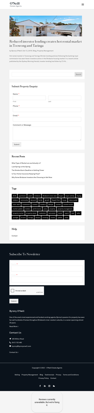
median (27, 209)
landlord (43, 204)
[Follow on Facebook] (40, 386)
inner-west (16, 204)
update (60, 217)
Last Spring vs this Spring (21, 167)
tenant (38, 217)
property (52, 209)
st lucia (23, 217)
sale (72, 213)
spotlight (15, 217)
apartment (22, 196)
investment (26, 204)
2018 (14, 196)
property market (18, 213)
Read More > (13, 326)
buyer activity (70, 196)
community (24, 200)
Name (16, 94)
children (15, 200)
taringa (30, 217)
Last (49, 101)
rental (60, 213)
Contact (14, 236)
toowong (45, 217)
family (40, 200)
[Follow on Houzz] (54, 386)
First (14, 101)
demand (33, 200)
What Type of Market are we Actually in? (26, 163)
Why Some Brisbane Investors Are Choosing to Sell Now (32, 177)
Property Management (45, 51)
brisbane (37, 196)
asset (30, 196)
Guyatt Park (56, 200)
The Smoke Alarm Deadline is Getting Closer (28, 170)
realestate (42, 213)
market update (18, 209)
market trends (68, 204)
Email (16, 115)
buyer (61, 196)
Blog (34, 51)
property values (31, 213)
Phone (16, 106)
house (64, 200)
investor (35, 204)
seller (78, 213)
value (66, 217)
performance (37, 209)
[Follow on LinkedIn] (45, 386)
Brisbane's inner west (50, 196)
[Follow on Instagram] (49, 386)
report (67, 213)
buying (79, 196)
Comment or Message (22, 125)
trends (53, 217)
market (58, 204)
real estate (51, 213)
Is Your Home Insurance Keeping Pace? (26, 174)
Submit (16, 144)
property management (65, 209)
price (45, 209)
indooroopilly (73, 200)
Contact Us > (13, 352)
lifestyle (50, 204)
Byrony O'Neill (16, 51)
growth (47, 200)
